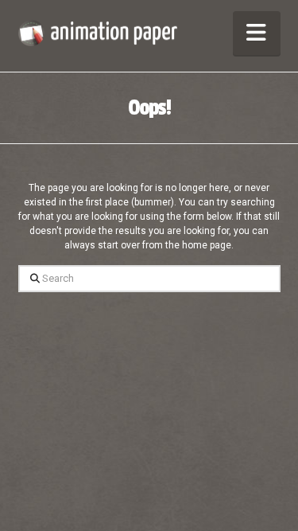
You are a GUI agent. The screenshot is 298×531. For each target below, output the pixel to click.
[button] (257, 33)
